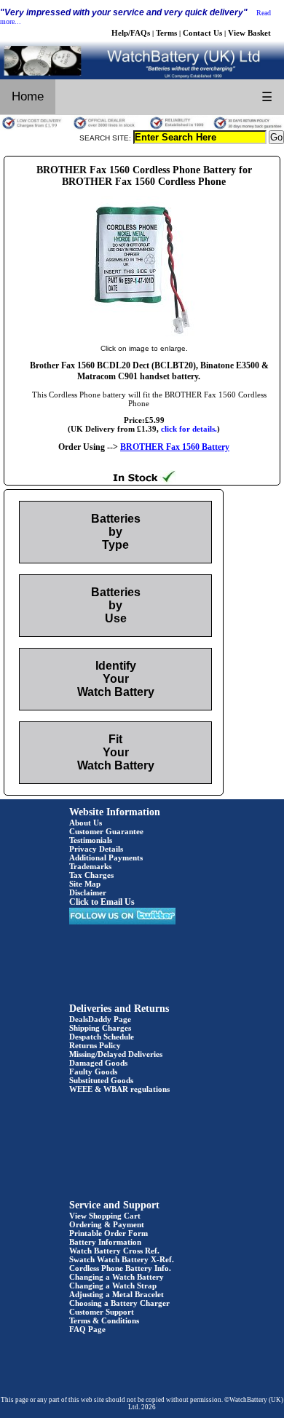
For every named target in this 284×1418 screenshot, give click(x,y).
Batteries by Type (116, 531)
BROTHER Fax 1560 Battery (174, 447)
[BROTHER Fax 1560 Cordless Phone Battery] (144, 333)
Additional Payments (106, 857)
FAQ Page (87, 1329)
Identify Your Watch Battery (115, 679)
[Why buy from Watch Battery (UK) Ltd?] (142, 127)
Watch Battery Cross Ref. (114, 1250)
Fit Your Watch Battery (115, 752)
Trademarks (90, 866)
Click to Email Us (102, 902)
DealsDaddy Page (100, 1019)
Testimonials (90, 840)
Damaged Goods (98, 1062)
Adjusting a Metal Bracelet (116, 1294)
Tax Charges (91, 875)
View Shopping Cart (105, 1215)
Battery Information (105, 1241)
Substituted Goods (101, 1080)
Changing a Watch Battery (116, 1276)
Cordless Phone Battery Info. (120, 1268)
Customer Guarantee (106, 831)
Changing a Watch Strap (113, 1285)
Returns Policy (95, 1045)
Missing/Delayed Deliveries (115, 1054)
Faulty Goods (93, 1071)
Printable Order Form (108, 1233)
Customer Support (101, 1311)
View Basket (249, 32)
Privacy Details (96, 848)
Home (28, 96)
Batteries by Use (116, 605)
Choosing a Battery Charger (119, 1303)
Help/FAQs (130, 32)
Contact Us (202, 32)
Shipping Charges (100, 1027)
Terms (166, 32)
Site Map (84, 883)
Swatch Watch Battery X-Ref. (121, 1259)
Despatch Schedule (101, 1036)
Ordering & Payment (106, 1224)
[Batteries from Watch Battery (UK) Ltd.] (142, 76)
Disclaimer (87, 892)
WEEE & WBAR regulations (119, 1089)
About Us (85, 822)
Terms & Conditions (104, 1320)
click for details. (189, 428)
